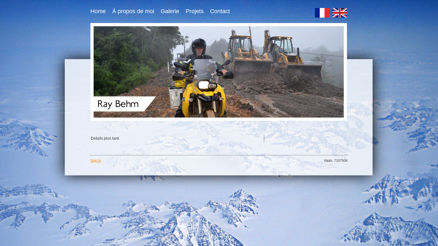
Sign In (95, 160)
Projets (195, 11)
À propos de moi (133, 11)
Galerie (170, 11)
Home (98, 11)
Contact (220, 11)
